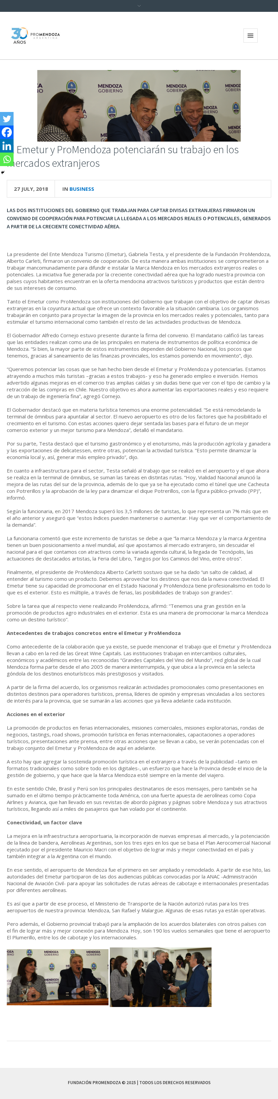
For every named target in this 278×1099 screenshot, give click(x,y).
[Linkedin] (7, 146)
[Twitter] (7, 118)
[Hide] (2, 172)
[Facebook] (7, 132)
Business (82, 188)
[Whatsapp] (7, 159)
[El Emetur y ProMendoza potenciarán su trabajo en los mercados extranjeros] (139, 105)
